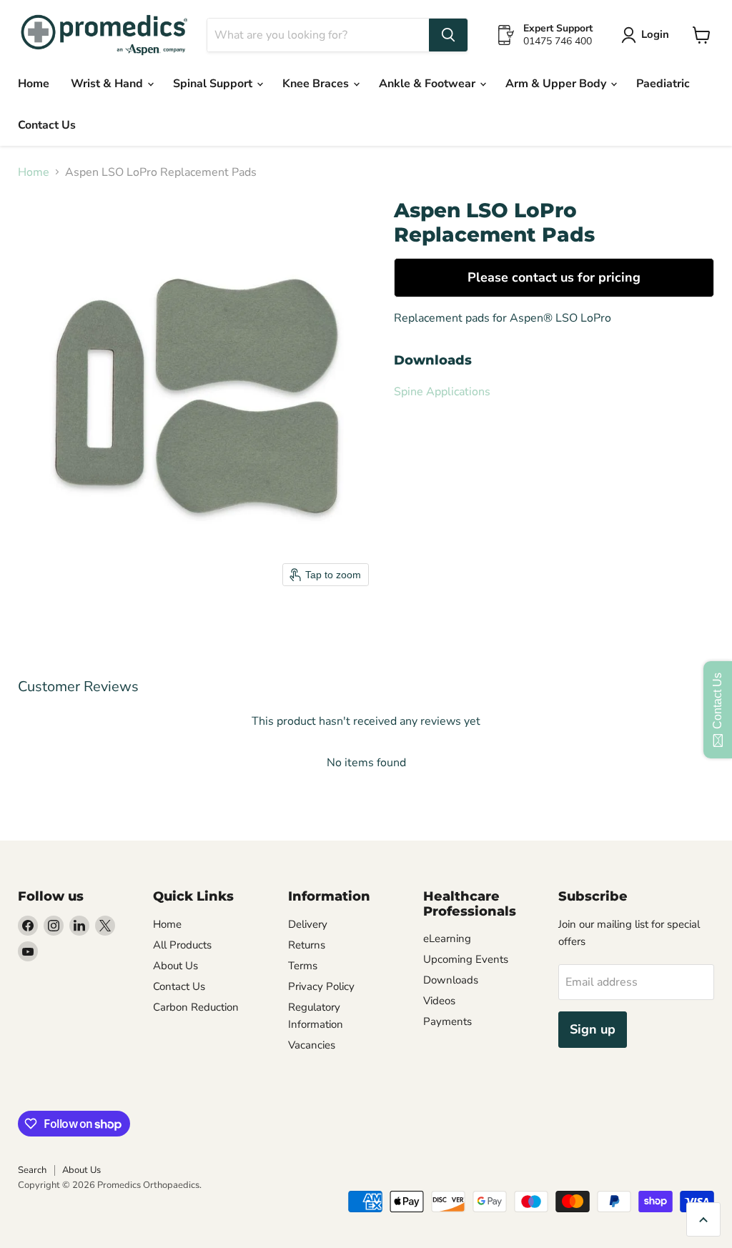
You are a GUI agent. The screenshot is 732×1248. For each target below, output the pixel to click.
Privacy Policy (321, 986)
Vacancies (311, 1045)
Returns (306, 945)
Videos (439, 1001)
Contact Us (47, 125)
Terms (302, 966)
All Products (182, 945)
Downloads (450, 980)
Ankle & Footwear (428, 83)
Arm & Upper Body (557, 83)
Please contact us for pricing (554, 277)
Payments (447, 1021)
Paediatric (663, 83)
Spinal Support (214, 83)
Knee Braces (317, 83)
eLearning (447, 938)
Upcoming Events (465, 959)
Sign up (592, 1029)
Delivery (307, 924)
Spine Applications (442, 392)
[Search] (448, 35)
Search (32, 1170)
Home (33, 83)
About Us (175, 966)
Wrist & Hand (108, 83)
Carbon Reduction (196, 1007)
